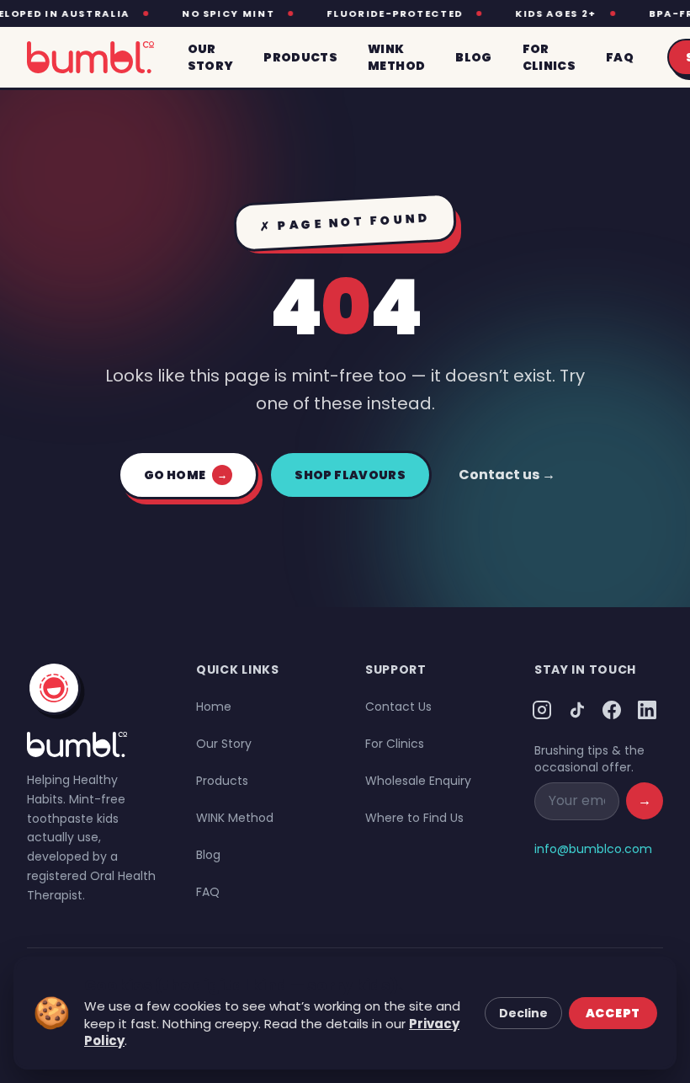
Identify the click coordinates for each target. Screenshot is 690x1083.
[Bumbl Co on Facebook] (613, 709)
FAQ (208, 891)
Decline (523, 1013)
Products (222, 780)
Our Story (224, 743)
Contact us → (507, 474)
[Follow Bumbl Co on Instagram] (542, 709)
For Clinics (394, 743)
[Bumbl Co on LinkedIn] (647, 709)
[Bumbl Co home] (90, 57)
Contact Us (398, 706)
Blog (208, 854)
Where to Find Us (414, 817)
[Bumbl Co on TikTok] (577, 709)
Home (213, 706)
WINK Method (234, 817)
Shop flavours (350, 475)
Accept (613, 1013)
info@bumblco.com (593, 848)
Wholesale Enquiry (418, 780)
